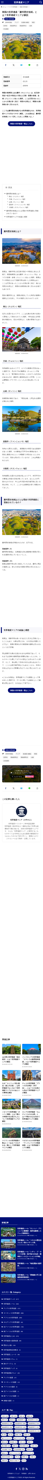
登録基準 (21, 1420)
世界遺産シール (11, 1304)
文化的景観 (19, 1449)
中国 (5, 1416)
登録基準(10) (34, 1431)
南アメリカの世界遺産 (13, 1331)
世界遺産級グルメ (12, 1373)
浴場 (32, 1457)
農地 (4, 1442)
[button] (5, 65)
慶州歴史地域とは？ (13, 193)
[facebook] (16, 1468)
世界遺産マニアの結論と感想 (16, 216)
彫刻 (21, 1416)
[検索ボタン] (40, 2)
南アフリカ (6, 1438)
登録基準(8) (7, 1431)
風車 (15, 1446)
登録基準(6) (20, 1427)
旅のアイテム (10, 1364)
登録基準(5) (7, 1427)
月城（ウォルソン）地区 (17, 199)
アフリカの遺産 (10, 1387)
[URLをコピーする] (37, 65)
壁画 (30, 1449)
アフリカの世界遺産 (13, 1317)
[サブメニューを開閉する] (39, 1308)
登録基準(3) (23, 26)
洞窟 (27, 1435)
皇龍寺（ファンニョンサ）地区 (19, 204)
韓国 (33, 22)
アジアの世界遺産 (12, 1308)
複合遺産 (24, 1446)
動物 (18, 1435)
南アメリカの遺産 (11, 1396)
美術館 (13, 1442)
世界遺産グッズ (10, 1368)
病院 (30, 1442)
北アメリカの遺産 (11, 1391)
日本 (30, 1438)
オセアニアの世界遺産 (13, 1322)
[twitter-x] (19, 1468)
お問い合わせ (31, 1473)
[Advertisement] (21, 155)
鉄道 (12, 1420)
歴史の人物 (10, 1345)
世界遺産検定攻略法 (12, 1350)
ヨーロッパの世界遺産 (14, 1313)
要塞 (25, 1457)
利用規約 (24, 1473)
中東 (14, 1416)
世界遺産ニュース (12, 1354)
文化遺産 (5, 29)
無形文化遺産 (7, 1457)
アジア (17, 22)
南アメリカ (19, 1438)
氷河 (22, 1442)
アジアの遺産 (10, 1377)
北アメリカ (15, 1453)
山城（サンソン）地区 (16, 202)
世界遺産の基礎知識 (12, 1341)
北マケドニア (28, 1453)
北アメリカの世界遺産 (14, 1327)
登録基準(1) (33, 1420)
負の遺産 (6, 1446)
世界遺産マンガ (11, 1299)
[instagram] (23, 1468)
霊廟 (4, 1461)
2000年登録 (8, 22)
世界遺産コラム (10, 1359)
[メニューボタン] (2, 2)
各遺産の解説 (25, 22)
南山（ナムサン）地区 (16, 196)
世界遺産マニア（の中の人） (21, 820)
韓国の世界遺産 (9, 19)
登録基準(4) (34, 1423)
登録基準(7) (33, 1427)
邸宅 (4, 1420)
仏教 (30, 26)
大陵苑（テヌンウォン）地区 (18, 207)
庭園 (29, 1416)
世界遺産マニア (21, 2)
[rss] (26, 1468)
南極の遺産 (9, 1400)
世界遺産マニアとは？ (14, 1473)
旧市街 (5, 26)
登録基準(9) (20, 1431)
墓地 (4, 1453)
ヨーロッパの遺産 (12, 1382)
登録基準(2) (13, 26)
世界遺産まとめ (11, 1336)
